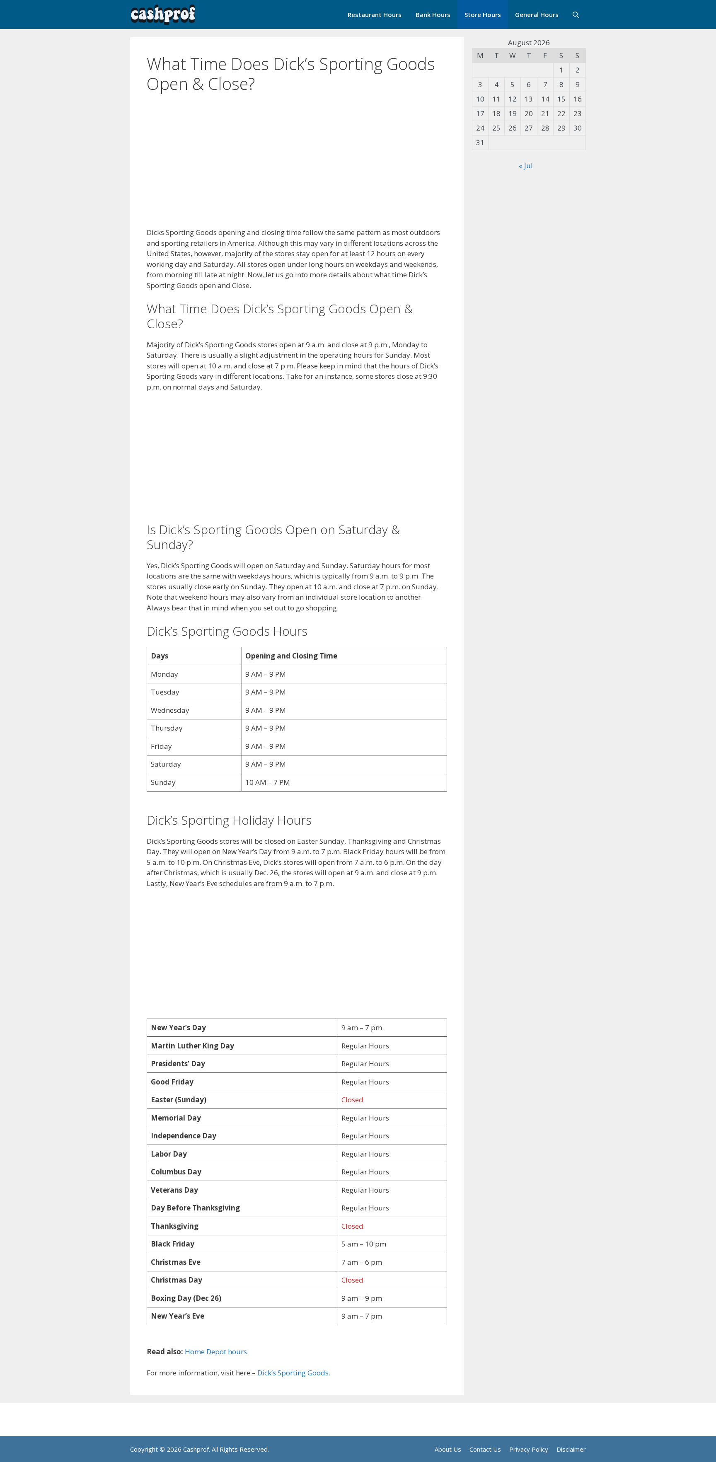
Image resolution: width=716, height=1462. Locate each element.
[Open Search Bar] (576, 14)
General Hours (537, 14)
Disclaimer (571, 1449)
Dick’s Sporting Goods (293, 1372)
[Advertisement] (297, 166)
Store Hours (482, 14)
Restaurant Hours (375, 14)
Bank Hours (433, 14)
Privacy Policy (528, 1449)
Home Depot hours (216, 1351)
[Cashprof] (163, 14)
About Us (448, 1449)
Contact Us (485, 1449)
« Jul (526, 165)
